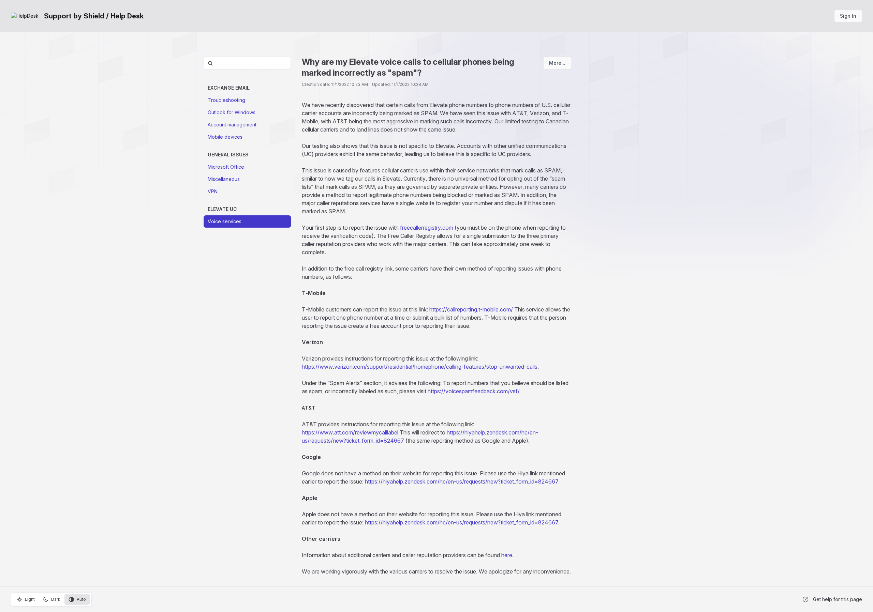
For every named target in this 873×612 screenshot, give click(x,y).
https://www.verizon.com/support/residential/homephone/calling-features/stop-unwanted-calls (419, 366)
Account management (232, 124)
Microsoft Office (226, 167)
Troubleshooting (226, 100)
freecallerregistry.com (426, 227)
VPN (213, 191)
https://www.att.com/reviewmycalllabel (350, 432)
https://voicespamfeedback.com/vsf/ (474, 391)
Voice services (224, 221)
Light (30, 599)
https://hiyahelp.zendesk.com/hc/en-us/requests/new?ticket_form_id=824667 (462, 481)
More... (557, 63)
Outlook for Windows (231, 112)
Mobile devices (225, 137)
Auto (81, 599)
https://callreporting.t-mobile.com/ (471, 309)
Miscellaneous (224, 179)
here (506, 555)
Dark (55, 599)
